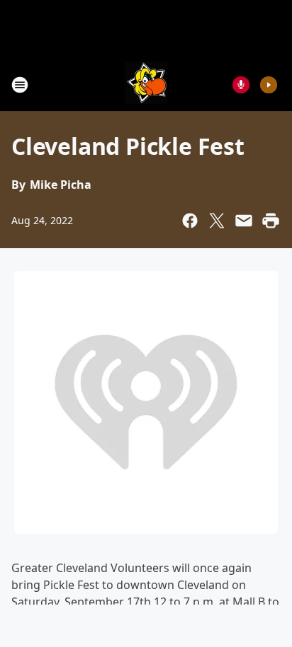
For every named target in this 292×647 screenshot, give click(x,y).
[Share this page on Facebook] (190, 221)
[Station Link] (146, 84)
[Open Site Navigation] (19, 84)
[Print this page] (271, 221)
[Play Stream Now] (268, 84)
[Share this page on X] (217, 221)
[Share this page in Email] (244, 221)
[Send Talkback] (240, 84)
